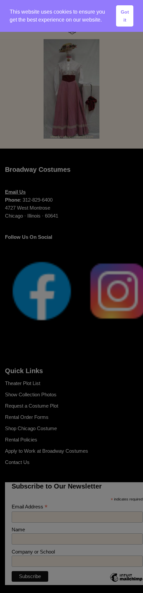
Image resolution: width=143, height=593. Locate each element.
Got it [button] (125, 16)
